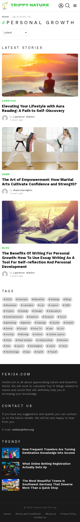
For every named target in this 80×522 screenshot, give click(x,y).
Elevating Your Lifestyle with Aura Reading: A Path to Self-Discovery (33, 108)
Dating (24, 311)
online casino (56, 334)
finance (49, 316)
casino (54, 305)
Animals (22, 299)
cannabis (28, 305)
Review (63, 340)
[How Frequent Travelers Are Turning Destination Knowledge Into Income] (10, 453)
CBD (67, 305)
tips (27, 351)
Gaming (41, 322)
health (69, 322)
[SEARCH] (67, 6)
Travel (53, 351)
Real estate (25, 340)
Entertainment (14, 316)
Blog (5, 248)
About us (50, 513)
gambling (11, 322)
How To (37, 328)
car (42, 305)
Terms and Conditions (28, 513)
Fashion (33, 316)
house (22, 328)
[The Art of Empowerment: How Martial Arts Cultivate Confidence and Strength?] (40, 148)
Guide (6, 174)
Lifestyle (9, 100)
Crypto (10, 311)
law (51, 328)
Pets (8, 340)
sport (20, 346)
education (55, 311)
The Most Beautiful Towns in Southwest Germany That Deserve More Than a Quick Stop (47, 484)
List (61, 328)
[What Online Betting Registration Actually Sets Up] (10, 468)
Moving (24, 334)
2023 (8, 299)
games (26, 322)
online (38, 334)
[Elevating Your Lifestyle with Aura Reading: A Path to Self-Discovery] (40, 75)
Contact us (40, 517)
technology (12, 351)
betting (55, 299)
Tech (64, 346)
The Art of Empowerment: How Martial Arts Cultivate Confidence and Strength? (39, 181)
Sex (8, 346)
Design (38, 311)
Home (7, 513)
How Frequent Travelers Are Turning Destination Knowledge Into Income (48, 451)
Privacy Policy (68, 513)
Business (11, 305)
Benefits (39, 299)
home (9, 328)
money (10, 334)
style (52, 346)
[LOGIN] (61, 6)
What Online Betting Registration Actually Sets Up (46, 465)
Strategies (36, 346)
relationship (45, 340)
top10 (40, 351)
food (63, 316)
